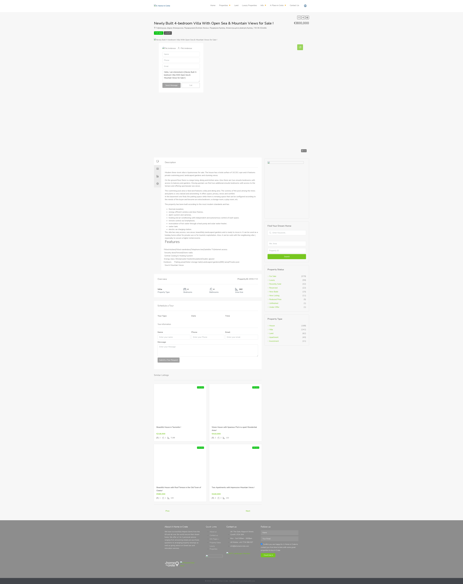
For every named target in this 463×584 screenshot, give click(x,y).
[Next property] (256, 511)
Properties (223, 5)
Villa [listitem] (271, 329)
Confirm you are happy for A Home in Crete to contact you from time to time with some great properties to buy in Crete (279, 547)
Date (193, 316)
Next (248, 511)
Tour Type (162, 316)
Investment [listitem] (274, 341)
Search (287, 256)
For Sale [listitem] (272, 276)
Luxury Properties (249, 5)
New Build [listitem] (273, 291)
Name (160, 332)
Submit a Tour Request (168, 360)
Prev (168, 511)
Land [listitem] (271, 333)
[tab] (157, 161)
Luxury (168, 33)
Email (227, 332)
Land (236, 5)
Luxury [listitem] (272, 280)
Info (262, 5)
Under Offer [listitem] (274, 307)
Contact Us (294, 5)
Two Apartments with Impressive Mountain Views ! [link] (233, 487)
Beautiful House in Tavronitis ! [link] (168, 427)
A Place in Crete (277, 5)
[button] (299, 17)
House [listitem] (272, 325)
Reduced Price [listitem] (275, 299)
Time (227, 316)
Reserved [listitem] (273, 288)
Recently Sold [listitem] (275, 284)
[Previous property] (159, 511)
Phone (194, 332)
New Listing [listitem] (274, 295)
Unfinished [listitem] (273, 303)
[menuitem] (305, 6)
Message (162, 342)
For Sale (158, 33)
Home (212, 5)
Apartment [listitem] (273, 337)
